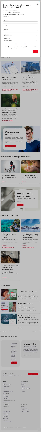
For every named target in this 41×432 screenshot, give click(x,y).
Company (5, 29)
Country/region (6, 38)
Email (4, 25)
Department (5, 34)
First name (5, 16)
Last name (5, 20)
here (16, 43)
